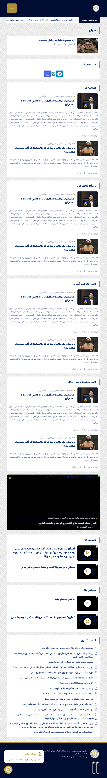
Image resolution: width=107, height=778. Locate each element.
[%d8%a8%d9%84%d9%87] (53, 74)
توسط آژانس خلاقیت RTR (70, 756)
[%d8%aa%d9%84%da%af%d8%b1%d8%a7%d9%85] (59, 74)
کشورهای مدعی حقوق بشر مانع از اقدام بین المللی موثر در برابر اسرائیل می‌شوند (57, 704)
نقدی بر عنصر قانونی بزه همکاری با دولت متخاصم (70, 662)
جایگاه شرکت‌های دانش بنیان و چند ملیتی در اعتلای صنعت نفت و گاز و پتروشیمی (56, 678)
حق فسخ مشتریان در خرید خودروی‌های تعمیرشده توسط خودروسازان (62, 672)
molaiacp (92, 136)
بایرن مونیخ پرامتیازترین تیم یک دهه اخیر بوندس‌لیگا (69, 699)
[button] (16, 478)
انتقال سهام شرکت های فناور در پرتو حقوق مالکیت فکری (29, 20)
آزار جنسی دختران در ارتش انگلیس (57, 40)
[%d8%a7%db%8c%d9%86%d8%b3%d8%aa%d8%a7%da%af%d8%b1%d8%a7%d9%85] (47, 74)
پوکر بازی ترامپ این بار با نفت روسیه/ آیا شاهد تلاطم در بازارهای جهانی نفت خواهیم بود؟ (53, 667)
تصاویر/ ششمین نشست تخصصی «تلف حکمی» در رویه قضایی (43, 617)
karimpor (92, 173)
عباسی (70, 44)
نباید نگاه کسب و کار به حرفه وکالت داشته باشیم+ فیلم (68, 694)
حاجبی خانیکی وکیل (64, 599)
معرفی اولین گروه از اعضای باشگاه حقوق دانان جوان (48, 567)
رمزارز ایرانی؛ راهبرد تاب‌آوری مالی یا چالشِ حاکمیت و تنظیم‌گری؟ (48, 103)
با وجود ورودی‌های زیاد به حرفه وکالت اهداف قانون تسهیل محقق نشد (45, 150)
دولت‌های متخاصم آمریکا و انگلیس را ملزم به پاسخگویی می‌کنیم (63, 709)
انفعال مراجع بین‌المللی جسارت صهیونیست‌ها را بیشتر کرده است (63, 732)
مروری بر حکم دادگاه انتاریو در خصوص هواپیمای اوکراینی (67, 648)
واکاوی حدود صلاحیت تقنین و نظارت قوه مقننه (71, 688)
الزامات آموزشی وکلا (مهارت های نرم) (76, 683)
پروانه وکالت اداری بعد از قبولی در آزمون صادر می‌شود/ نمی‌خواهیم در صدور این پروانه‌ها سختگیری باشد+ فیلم (53, 655)
